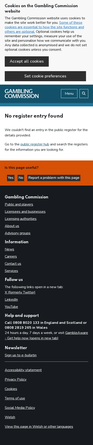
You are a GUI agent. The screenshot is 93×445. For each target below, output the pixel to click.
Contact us (13, 263)
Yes (11, 177)
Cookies (11, 388)
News (9, 249)
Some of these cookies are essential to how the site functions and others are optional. (44, 27)
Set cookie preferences (45, 76)
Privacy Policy (15, 379)
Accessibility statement (23, 370)
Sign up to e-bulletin (21, 355)
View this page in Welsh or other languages (39, 426)
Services (11, 270)
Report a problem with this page (53, 177)
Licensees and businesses (25, 211)
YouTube (11, 306)
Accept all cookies (27, 61)
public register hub (35, 144)
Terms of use (15, 398)
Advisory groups (17, 233)
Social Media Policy (20, 407)
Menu (69, 93)
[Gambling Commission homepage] (22, 96)
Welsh (10, 417)
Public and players (19, 204)
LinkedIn (11, 299)
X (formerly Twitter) (20, 292)
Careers (11, 256)
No (21, 177)
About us (12, 226)
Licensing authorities (21, 218)
